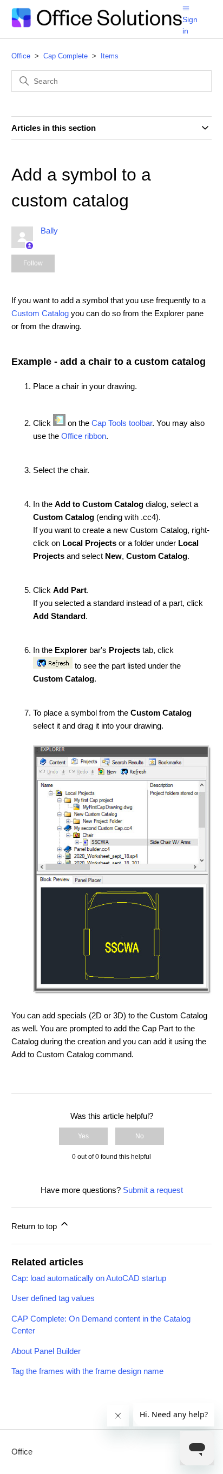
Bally (49, 230)
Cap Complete (65, 56)
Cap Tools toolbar (121, 423)
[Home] (96, 24)
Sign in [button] (190, 25)
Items (110, 56)
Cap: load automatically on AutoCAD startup (88, 1278)
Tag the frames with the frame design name (87, 1371)
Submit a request (153, 1190)
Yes (83, 1136)
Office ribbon (83, 436)
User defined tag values (53, 1298)
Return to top (35, 1226)
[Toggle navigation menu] (185, 7)
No (139, 1136)
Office (20, 56)
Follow (33, 263)
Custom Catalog (40, 313)
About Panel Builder (46, 1351)
